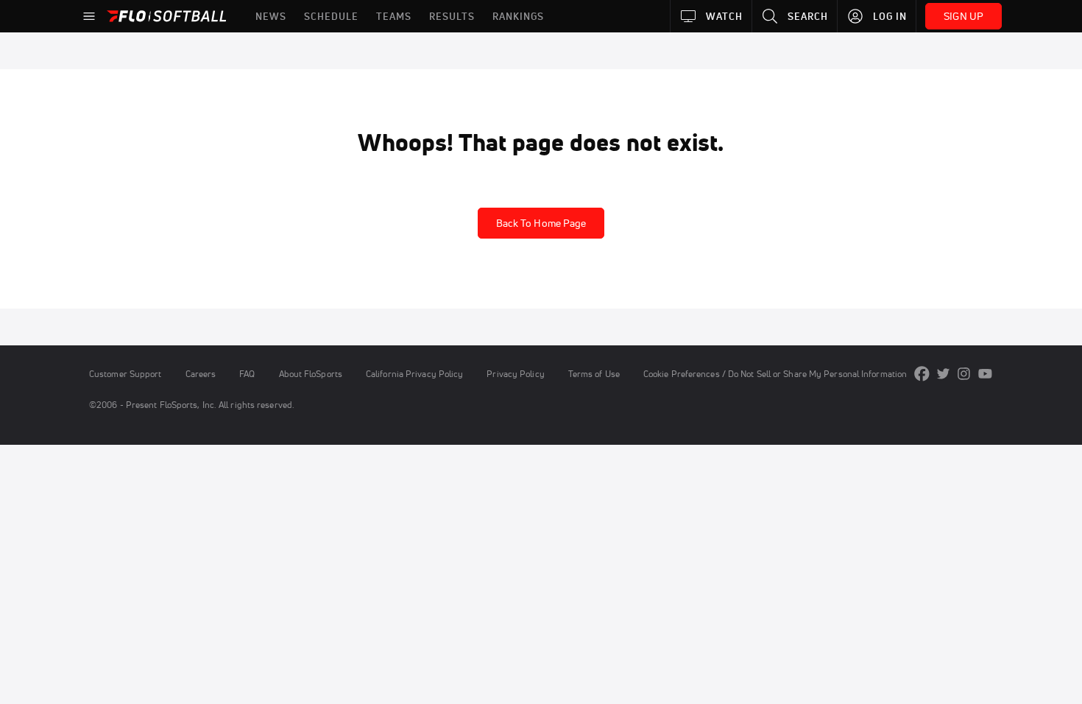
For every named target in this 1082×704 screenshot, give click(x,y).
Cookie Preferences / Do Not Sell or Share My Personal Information (775, 373)
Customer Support (125, 373)
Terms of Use (594, 373)
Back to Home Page (541, 223)
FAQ (247, 373)
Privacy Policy (515, 373)
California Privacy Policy (414, 373)
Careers (200, 373)
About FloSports (310, 373)
